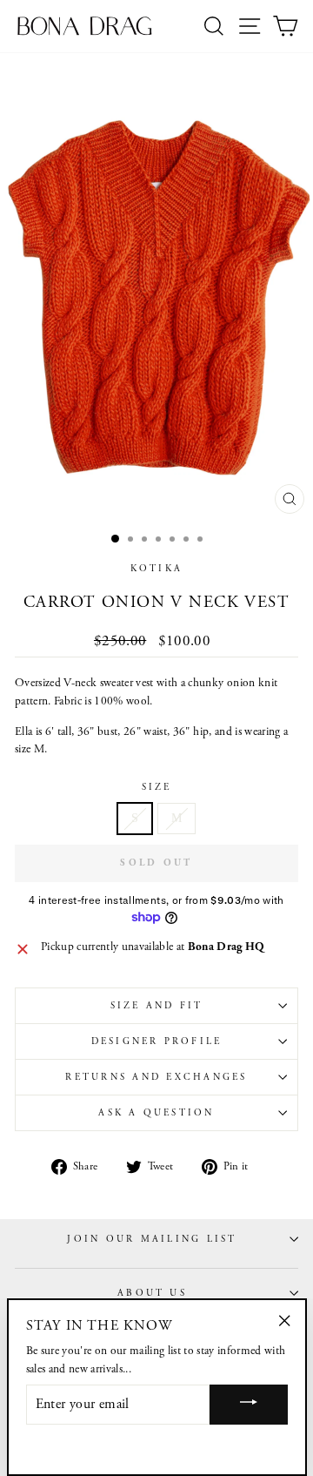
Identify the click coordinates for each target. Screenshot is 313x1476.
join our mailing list (151, 1239)
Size (157, 787)
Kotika (156, 569)
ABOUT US (152, 1293)
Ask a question (156, 1113)
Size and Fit (156, 1006)
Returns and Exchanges (156, 1077)
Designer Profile (157, 1041)
